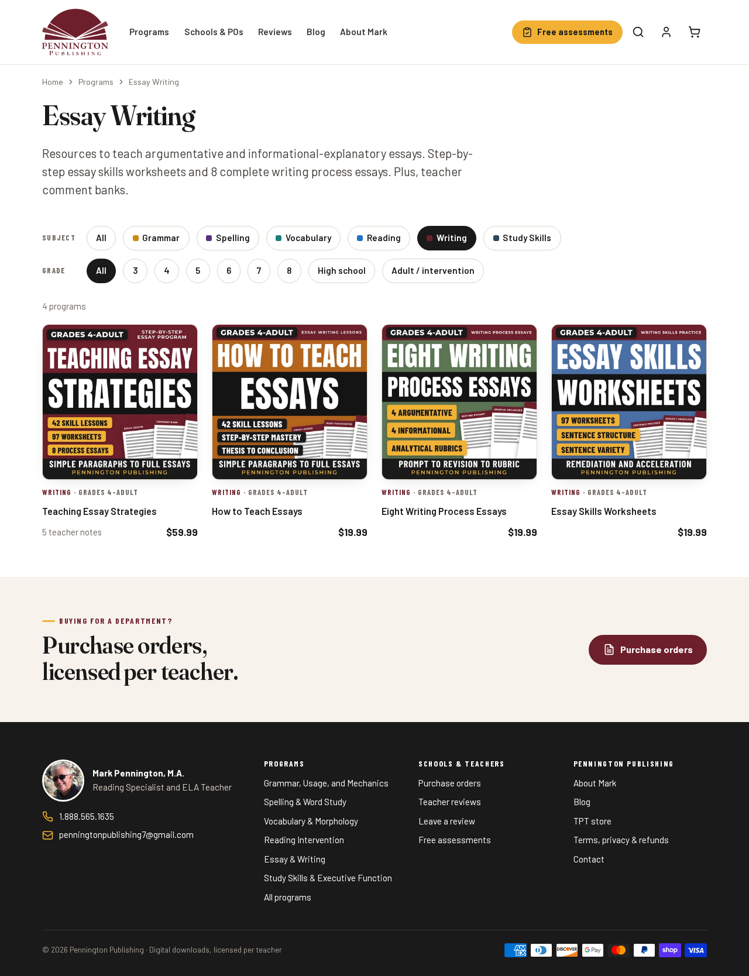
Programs (149, 31)
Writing (452, 237)
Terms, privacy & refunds (621, 839)
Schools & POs (213, 31)
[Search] (638, 32)
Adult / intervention (433, 270)
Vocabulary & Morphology (311, 821)
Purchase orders (449, 783)
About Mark (363, 31)
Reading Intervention (304, 839)
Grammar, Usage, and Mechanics (326, 783)
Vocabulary (308, 237)
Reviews (275, 31)
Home (52, 82)
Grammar (161, 237)
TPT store (592, 821)
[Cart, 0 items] (694, 32)
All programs (287, 897)
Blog (316, 31)
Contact (588, 859)
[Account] (666, 32)
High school (342, 270)
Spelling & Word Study (305, 801)
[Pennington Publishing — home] (75, 32)
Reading (384, 237)
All (101, 237)
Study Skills (527, 237)
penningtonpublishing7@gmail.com (126, 834)
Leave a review (446, 821)
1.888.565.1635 (86, 816)
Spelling (233, 237)
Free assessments (454, 839)
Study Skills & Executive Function (328, 877)
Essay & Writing (294, 859)
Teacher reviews (449, 801)
